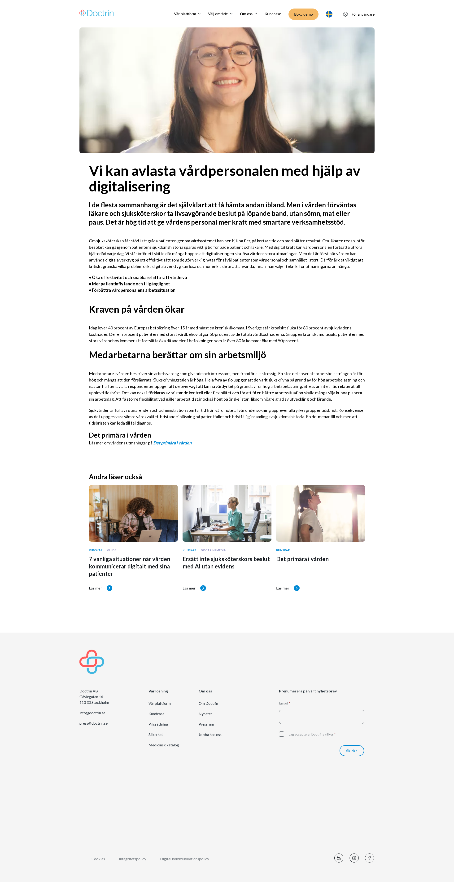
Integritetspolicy (132, 859)
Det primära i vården (302, 559)
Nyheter (205, 714)
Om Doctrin (208, 703)
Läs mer (95, 588)
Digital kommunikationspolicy (184, 859)
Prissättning (158, 724)
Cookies (98, 859)
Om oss (246, 13)
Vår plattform (185, 13)
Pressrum (206, 724)
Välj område (218, 13)
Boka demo (303, 14)
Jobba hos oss (210, 734)
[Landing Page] (96, 12)
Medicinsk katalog (163, 745)
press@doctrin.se (93, 723)
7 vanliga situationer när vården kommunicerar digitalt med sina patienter (129, 566)
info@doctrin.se (92, 713)
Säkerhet (155, 734)
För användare (363, 14)
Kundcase (273, 13)
